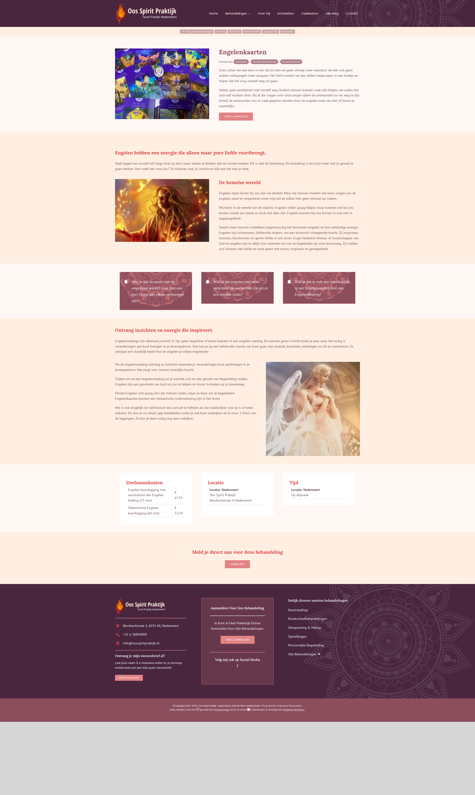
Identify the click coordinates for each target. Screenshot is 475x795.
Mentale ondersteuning (264, 61)
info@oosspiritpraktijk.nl (141, 643)
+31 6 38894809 (135, 634)
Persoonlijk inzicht (291, 61)
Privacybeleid (269, 705)
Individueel (241, 61)
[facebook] (237, 665)
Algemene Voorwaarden (289, 705)
